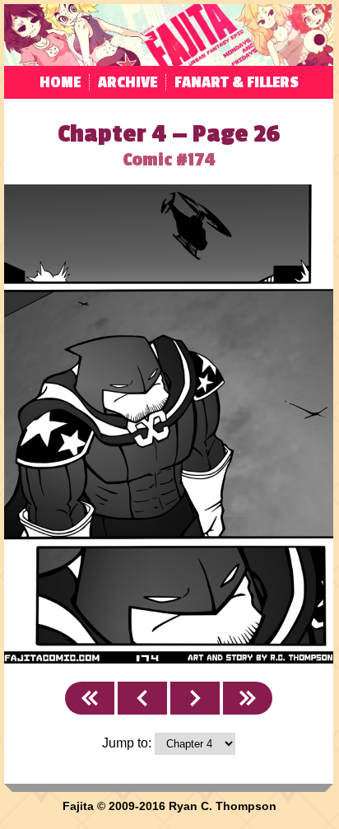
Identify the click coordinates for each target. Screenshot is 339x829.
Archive (127, 82)
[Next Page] (195, 698)
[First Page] (89, 698)
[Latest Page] (247, 698)
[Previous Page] (142, 698)
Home (60, 82)
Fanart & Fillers (236, 82)
